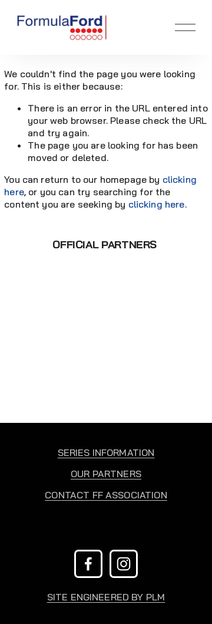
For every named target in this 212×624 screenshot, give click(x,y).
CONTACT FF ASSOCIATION (106, 495)
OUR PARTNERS (106, 474)
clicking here (156, 204)
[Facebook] (88, 564)
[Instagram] (124, 564)
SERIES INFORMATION (106, 452)
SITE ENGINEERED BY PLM (106, 597)
